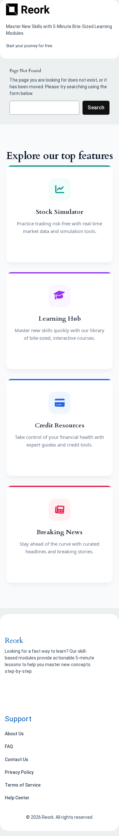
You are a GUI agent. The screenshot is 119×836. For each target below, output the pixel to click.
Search (96, 107)
